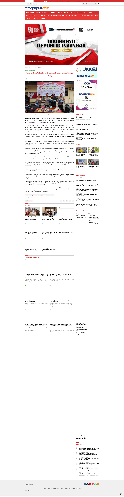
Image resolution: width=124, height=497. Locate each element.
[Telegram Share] (70, 201)
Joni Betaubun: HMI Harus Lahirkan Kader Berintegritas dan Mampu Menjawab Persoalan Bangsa (89, 464)
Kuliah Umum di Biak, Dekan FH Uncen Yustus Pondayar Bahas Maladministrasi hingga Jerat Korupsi (72, 1)
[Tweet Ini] (64, 201)
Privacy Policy (56, 488)
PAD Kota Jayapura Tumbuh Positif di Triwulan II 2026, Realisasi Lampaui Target (80, 156)
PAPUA (32, 12)
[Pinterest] (90, 484)
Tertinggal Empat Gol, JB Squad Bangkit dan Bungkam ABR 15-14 (86, 139)
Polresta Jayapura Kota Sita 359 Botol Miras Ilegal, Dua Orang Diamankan (49, 249)
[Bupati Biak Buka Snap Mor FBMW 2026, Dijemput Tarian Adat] (81, 267)
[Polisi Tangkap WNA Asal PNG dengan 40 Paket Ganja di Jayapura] (32, 227)
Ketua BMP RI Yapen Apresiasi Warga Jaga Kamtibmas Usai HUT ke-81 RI (85, 118)
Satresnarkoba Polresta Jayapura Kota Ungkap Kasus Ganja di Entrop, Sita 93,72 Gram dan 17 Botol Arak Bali (66, 234)
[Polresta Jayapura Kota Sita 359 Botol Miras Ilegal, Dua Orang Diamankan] (49, 242)
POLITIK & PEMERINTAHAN (65, 12)
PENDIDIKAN (53, 12)
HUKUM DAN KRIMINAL (72, 15)
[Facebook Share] (61, 201)
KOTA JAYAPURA (45, 15)
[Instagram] (93, 484)
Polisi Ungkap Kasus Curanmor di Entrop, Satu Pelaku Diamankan (60, 301)
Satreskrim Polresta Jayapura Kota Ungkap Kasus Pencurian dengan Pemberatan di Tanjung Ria (65, 218)
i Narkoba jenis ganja (30, 195)
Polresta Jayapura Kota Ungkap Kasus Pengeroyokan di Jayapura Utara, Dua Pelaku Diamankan (36, 325)
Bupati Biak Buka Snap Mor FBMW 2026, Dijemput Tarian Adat (81, 323)
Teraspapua (30, 78)
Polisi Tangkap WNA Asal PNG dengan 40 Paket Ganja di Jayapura (31, 234)
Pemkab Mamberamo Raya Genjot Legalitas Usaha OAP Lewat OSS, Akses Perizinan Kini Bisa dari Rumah (81, 168)
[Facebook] (85, 484)
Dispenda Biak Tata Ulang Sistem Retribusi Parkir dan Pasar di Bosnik (93, 156)
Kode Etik (50, 488)
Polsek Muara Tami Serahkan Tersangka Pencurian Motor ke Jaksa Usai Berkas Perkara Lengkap (31, 218)
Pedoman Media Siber (76, 488)
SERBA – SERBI (83, 12)
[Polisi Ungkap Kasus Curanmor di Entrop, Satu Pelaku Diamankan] (62, 292)
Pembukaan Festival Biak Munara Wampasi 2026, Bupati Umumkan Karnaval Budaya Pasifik (81, 437)
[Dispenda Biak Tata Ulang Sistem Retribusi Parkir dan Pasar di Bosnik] (93, 150)
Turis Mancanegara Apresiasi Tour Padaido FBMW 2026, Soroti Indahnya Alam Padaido (93, 224)
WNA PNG (51, 195)
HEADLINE (42, 18)
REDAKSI (91, 12)
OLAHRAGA (45, 12)
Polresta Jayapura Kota (42, 195)
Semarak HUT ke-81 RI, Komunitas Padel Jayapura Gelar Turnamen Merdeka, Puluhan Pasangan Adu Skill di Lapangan (89, 454)
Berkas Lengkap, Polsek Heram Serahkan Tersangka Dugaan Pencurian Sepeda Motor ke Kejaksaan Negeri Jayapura (48, 218)
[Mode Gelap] (98, 4)
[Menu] (26, 4)
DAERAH (28, 15)
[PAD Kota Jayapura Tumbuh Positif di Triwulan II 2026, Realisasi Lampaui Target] (81, 150)
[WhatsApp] (95, 484)
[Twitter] (87, 484)
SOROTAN (28, 18)
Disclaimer (67, 488)
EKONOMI (38, 12)
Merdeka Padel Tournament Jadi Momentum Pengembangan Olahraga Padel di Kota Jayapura (89, 449)
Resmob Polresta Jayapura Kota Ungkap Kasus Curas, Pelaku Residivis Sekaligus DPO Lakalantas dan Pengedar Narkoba (61, 326)
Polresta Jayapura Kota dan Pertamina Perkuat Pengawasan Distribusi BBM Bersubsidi (60, 275)
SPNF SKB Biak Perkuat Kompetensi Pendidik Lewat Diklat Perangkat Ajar (86, 129)
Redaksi (29, 3)
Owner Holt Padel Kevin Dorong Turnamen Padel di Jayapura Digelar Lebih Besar (88, 469)
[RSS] (98, 484)
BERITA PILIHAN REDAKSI (86, 15)
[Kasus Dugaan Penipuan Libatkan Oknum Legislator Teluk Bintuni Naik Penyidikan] (49, 227)
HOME (27, 12)
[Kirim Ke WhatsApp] (73, 201)
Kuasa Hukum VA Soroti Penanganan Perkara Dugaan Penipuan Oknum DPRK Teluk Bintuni (31, 249)
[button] (95, 4)
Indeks (35, 3)
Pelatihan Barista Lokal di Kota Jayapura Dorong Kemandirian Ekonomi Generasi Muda (93, 168)
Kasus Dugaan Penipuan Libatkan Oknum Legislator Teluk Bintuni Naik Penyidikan (49, 234)
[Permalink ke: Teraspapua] (26, 78)
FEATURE (76, 12)
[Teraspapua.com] (37, 8)
